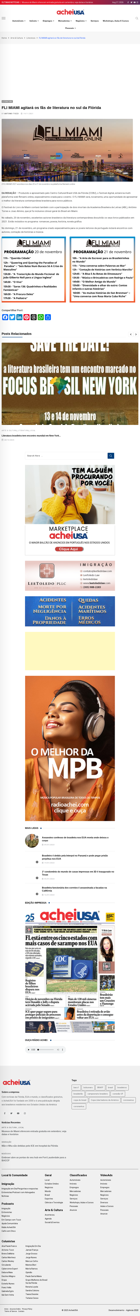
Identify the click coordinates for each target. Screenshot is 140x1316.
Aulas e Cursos (106, 1206)
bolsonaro (88, 1087)
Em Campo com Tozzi (11, 1220)
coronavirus (128, 1100)
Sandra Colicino (32, 1290)
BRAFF (100, 1087)
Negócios (80, 21)
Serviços (95, 21)
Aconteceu (50, 1215)
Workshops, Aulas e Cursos (116, 21)
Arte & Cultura (17, 38)
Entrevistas (7, 1212)
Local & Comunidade (14, 1175)
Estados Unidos (52, 1184)
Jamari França (32, 1250)
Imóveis (33, 21)
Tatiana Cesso (32, 1298)
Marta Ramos (32, 1269)
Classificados (78, 1175)
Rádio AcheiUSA (9, 1227)
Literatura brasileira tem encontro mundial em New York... (31, 436)
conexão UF (118, 1094)
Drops (4, 1280)
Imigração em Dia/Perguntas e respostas (20, 1189)
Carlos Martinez (9, 1257)
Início (6, 1309)
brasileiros (122, 1087)
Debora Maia (7, 1272)
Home (4, 38)
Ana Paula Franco (9, 1246)
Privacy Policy (27, 1309)
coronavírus (79, 1106)
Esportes (49, 1199)
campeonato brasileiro (98, 1094)
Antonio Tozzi (11, 114)
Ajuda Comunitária (10, 1223)
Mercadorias (64, 21)
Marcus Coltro (32, 1261)
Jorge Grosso (31, 1254)
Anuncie (73, 1210)
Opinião (29, 1272)
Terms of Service (10, 1311)
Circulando (6, 1265)
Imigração (6, 1142)
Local (32, 430)
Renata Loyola (32, 1287)
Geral (48, 1175)
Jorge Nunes (31, 1257)
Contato (21, 1311)
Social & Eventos (52, 1222)
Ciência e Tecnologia (54, 1202)
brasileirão (78, 1094)
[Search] (137, 18)
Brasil (47, 1195)
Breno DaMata (8, 1254)
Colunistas (8, 1241)
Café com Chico (9, 1231)
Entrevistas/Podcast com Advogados (18, 1192)
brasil (110, 1087)
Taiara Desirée (32, 1294)
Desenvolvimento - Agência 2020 (123, 1310)
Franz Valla (6, 1287)
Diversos (104, 1202)
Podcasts (8, 1203)
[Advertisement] (70, 64)
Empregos (47, 21)
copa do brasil (80, 1100)
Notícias (5, 1196)
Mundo (48, 1191)
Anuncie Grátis (15, 1309)
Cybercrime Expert (10, 1269)
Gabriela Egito (8, 1291)
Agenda (48, 1219)
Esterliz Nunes (8, 1284)
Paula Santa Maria (34, 1276)
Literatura (31, 38)
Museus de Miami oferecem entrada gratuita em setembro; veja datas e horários (57, 2)
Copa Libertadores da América (105, 1100)
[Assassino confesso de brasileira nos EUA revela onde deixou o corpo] (32, 841)
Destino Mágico (8, 1276)
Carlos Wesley (8, 1261)
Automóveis (18, 21)
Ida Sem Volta (8, 1295)
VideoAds (106, 1175)
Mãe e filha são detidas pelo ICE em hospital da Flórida (30, 1146)
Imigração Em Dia (33, 1246)
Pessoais (69, 28)
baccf (76, 1087)
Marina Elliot (31, 1265)
